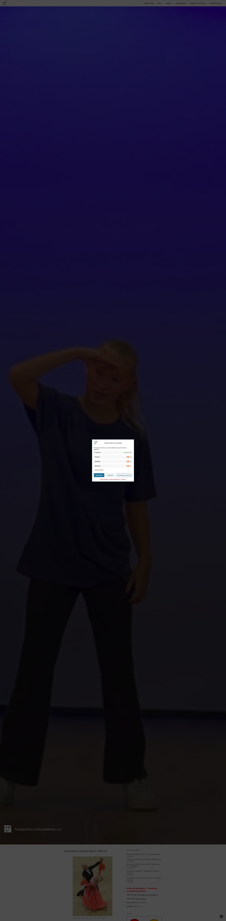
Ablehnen (110, 475)
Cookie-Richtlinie (104, 479)
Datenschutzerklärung (114, 479)
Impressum (123, 479)
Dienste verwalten (99, 469)
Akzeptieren (99, 475)
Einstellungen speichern (124, 475)
